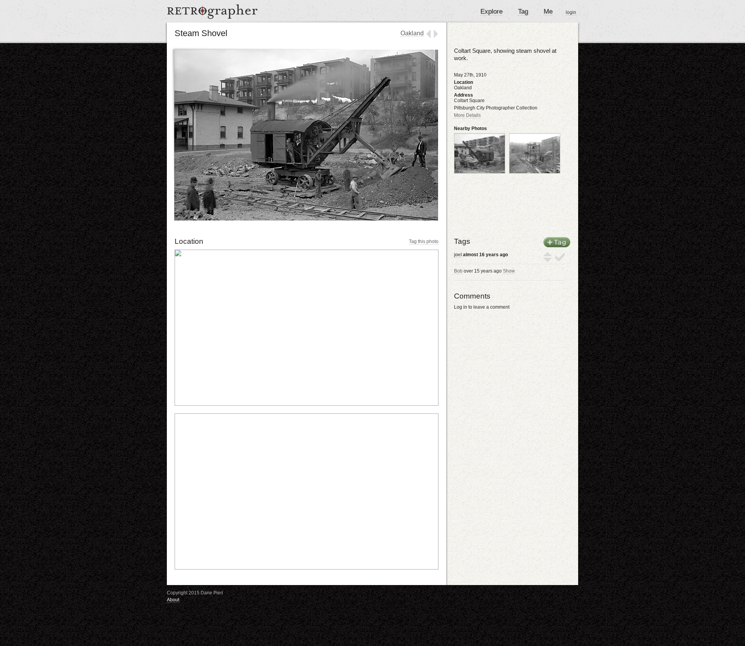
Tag (523, 11)
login (571, 12)
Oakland (412, 33)
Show (509, 271)
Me (548, 11)
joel (458, 254)
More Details (467, 115)
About (173, 600)
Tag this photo (423, 241)
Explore (491, 11)
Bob (458, 271)
